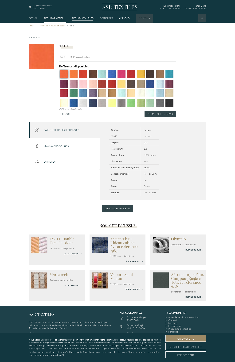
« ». (143, 352)
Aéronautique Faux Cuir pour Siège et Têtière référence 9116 (187, 280)
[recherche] (202, 18)
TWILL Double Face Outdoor (62, 240)
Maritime (172, 323)
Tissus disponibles (82, 18)
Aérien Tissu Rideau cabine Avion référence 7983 (124, 244)
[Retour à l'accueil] (119, 7)
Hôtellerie (173, 331)
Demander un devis (160, 114)
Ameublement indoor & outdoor (184, 317)
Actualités (106, 18)
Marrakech (59, 274)
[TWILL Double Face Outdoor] (39, 244)
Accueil (33, 18)
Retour (35, 37)
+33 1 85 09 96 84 (171, 8)
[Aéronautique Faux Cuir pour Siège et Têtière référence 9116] (161, 280)
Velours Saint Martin (121, 276)
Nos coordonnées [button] (131, 312)
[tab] (64, 130)
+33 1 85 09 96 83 (197, 8)
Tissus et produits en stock (52, 25)
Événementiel (174, 326)
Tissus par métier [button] (175, 312)
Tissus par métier (54, 18)
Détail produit (72, 253)
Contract (172, 320)
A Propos (123, 18)
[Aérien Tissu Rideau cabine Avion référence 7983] (100, 244)
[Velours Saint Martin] (100, 280)
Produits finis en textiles (179, 328)
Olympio (178, 238)
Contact (144, 18)
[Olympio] (161, 244)
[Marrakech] (39, 280)
